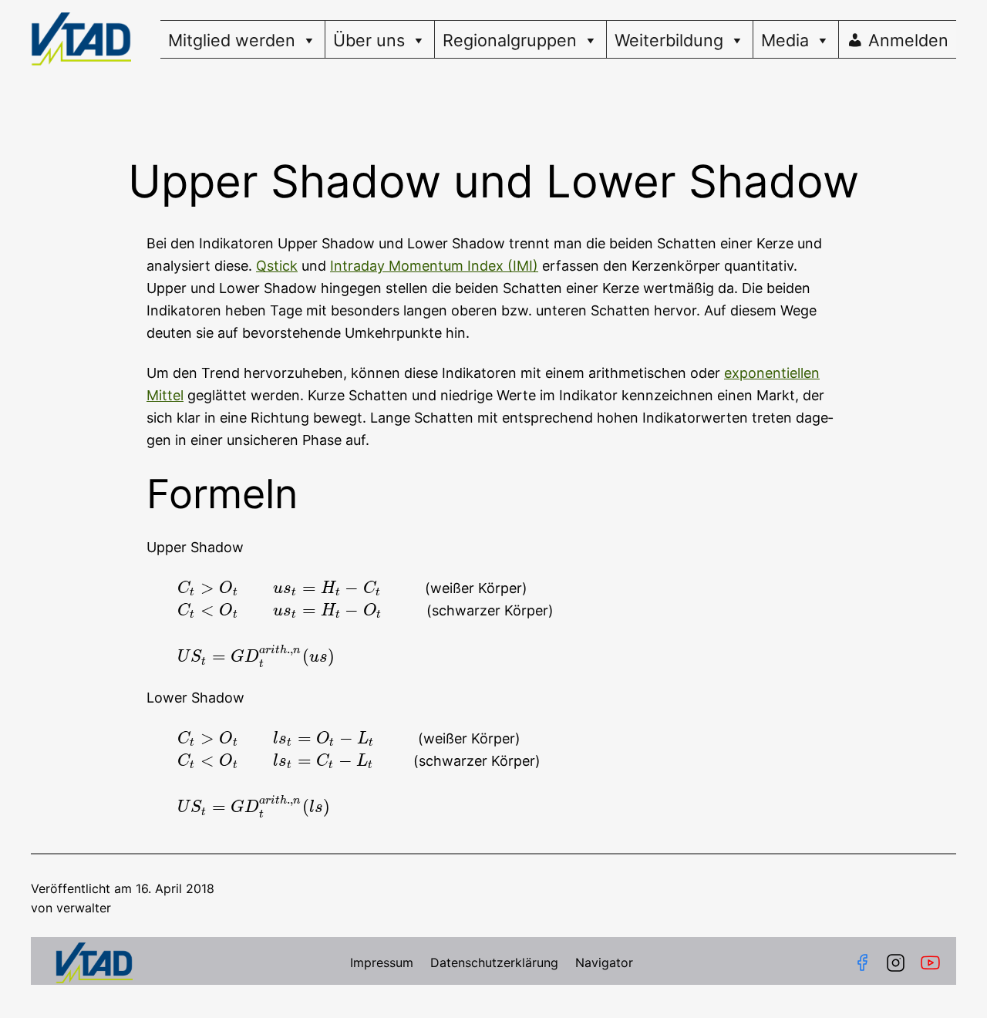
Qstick (277, 266)
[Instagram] (895, 963)
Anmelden (908, 40)
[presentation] (299, 588)
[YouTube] (933, 963)
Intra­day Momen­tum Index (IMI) (434, 266)
